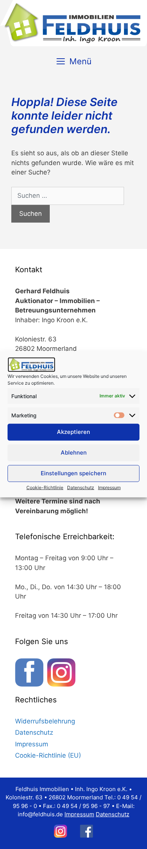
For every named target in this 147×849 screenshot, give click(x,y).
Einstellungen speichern (73, 473)
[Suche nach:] (67, 196)
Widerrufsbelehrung (45, 721)
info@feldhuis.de (40, 814)
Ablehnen (74, 452)
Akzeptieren (73, 431)
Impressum (109, 487)
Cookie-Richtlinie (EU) (48, 755)
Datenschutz (80, 487)
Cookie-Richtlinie (44, 487)
